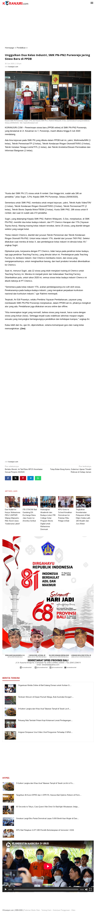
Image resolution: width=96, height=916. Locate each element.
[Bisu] (86, 889)
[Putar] (5, 889)
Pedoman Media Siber (32, 910)
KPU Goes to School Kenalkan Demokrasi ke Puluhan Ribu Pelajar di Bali (65, 515)
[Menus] (92, 3)
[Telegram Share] (30, 478)
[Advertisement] (48, 26)
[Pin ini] (23, 478)
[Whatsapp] (38, 478)
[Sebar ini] (8, 478)
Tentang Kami (46, 910)
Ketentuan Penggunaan (61, 910)
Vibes (73, 910)
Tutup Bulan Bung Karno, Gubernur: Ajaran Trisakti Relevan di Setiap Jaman (70, 469)
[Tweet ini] (15, 478)
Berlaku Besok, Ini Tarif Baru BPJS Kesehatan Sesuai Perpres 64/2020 (23, 469)
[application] (48, 866)
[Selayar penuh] (90, 889)
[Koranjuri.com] (15, 3)
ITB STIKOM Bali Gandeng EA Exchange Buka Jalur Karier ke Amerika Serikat (30, 515)
